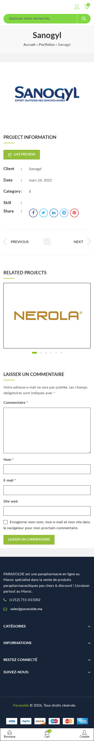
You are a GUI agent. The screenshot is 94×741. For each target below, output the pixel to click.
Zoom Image (54, 315)
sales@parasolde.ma (26, 609)
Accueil (29, 45)
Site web (10, 501)
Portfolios (47, 45)
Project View (40, 315)
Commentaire (15, 402)
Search (84, 18)
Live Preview (24, 154)
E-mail (9, 480)
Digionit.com (47, 711)
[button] (34, 353)
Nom (8, 459)
